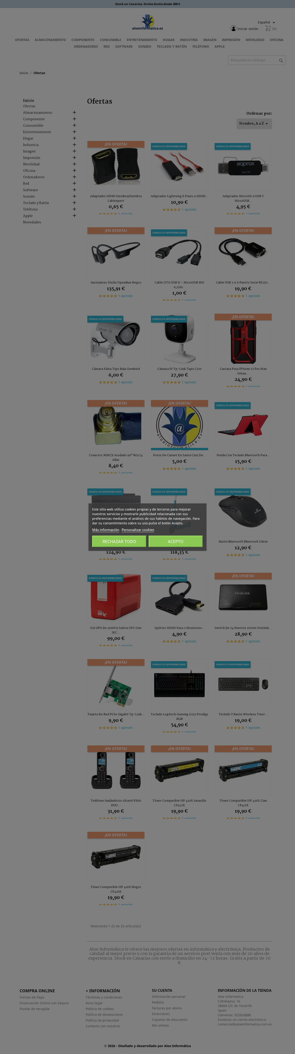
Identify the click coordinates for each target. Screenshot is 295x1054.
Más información (105, 529)
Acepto (175, 541)
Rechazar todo (119, 541)
